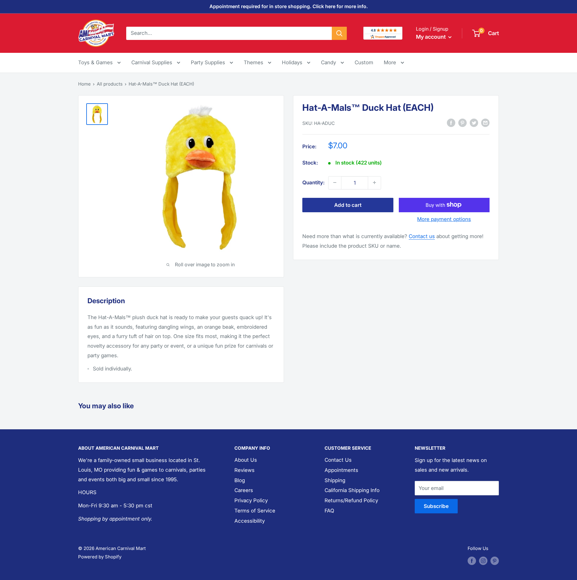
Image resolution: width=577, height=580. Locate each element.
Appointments (341, 470)
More (394, 62)
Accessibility (249, 521)
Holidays (293, 62)
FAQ (329, 511)
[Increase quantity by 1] (374, 182)
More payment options (444, 219)
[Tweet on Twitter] (474, 123)
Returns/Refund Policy (351, 500)
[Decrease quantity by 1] (334, 182)
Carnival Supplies (152, 62)
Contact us (422, 236)
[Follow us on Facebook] (472, 560)
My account (431, 37)
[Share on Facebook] (451, 123)
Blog (239, 480)
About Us (245, 460)
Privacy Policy (251, 500)
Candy (329, 62)
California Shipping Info (352, 490)
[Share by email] (485, 123)
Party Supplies (209, 62)
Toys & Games (96, 62)
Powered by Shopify (99, 557)
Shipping (335, 480)
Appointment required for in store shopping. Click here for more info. (288, 6)
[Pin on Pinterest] (462, 123)
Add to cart (348, 205)
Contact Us (338, 460)
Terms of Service (254, 511)
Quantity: (313, 182)
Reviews (244, 470)
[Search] (339, 33)
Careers (243, 490)
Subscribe (436, 506)
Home (84, 84)
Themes (254, 62)
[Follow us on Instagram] (483, 560)
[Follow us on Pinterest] (494, 560)
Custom (364, 62)
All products (110, 84)
